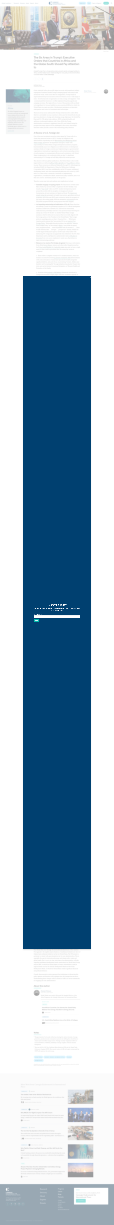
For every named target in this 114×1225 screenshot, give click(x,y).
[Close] (90, 277)
